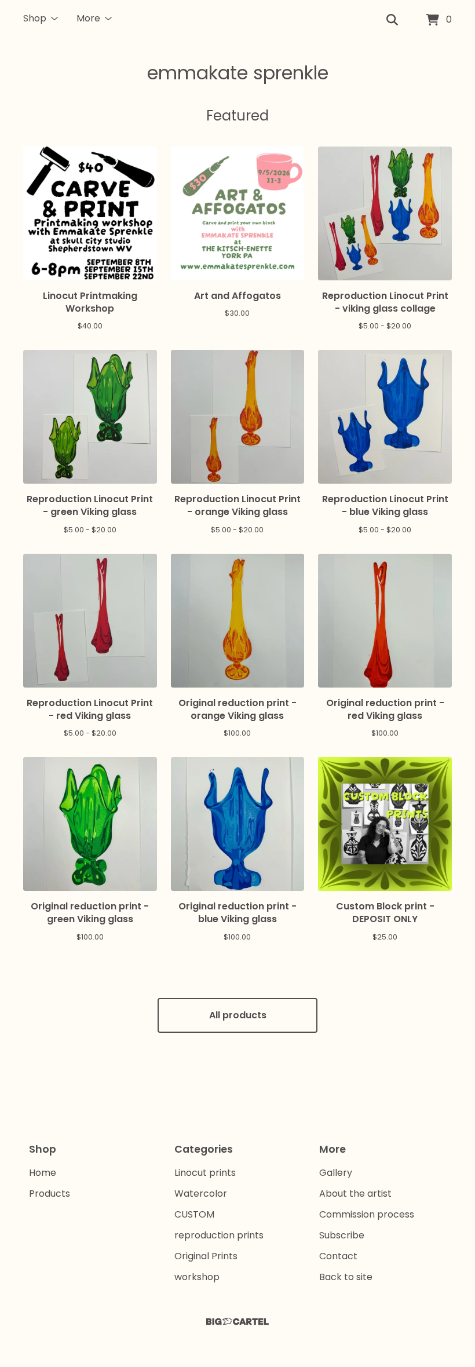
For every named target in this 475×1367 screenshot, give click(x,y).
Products (49, 1193)
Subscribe (341, 1235)
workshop (197, 1277)
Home (42, 1172)
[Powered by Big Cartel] (237, 1321)
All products (237, 1015)
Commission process (366, 1214)
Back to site (345, 1277)
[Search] (392, 20)
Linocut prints (205, 1172)
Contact (338, 1256)
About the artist (355, 1193)
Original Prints (205, 1256)
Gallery (335, 1172)
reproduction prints (219, 1235)
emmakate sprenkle (237, 73)
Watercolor (200, 1193)
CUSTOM (194, 1214)
